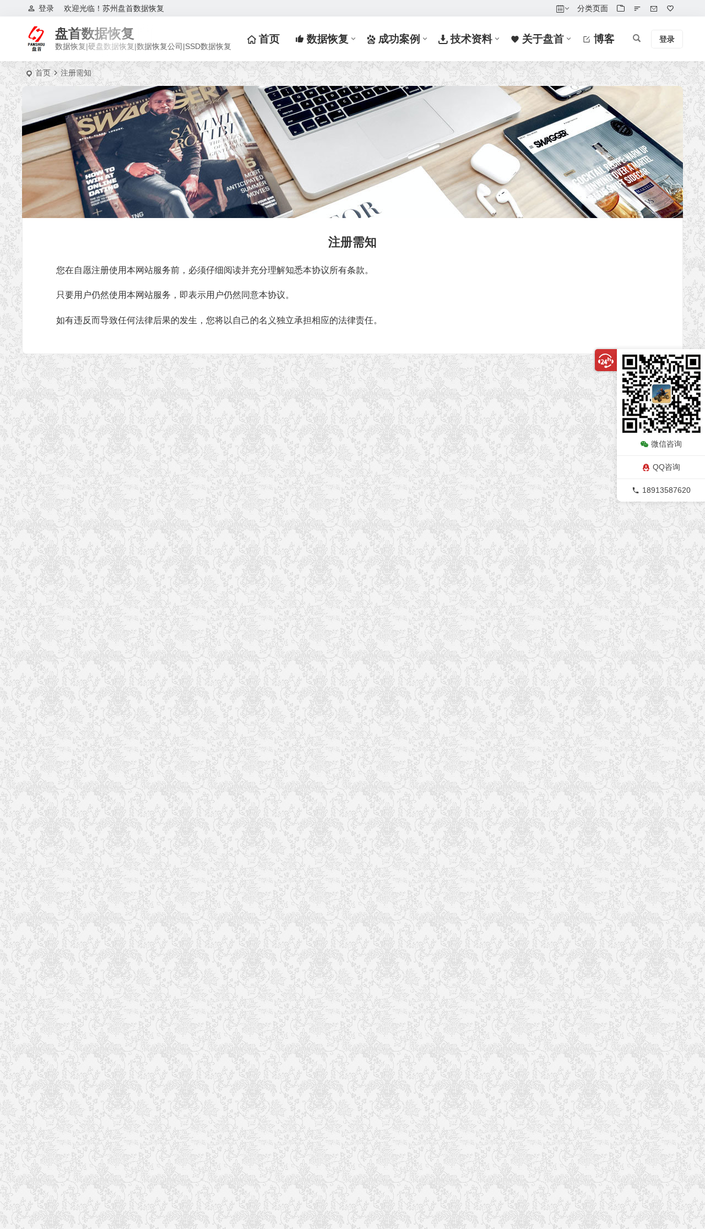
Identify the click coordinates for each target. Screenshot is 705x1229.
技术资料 (470, 39)
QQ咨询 (666, 467)
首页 (268, 39)
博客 (603, 39)
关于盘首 (541, 39)
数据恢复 (326, 39)
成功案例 (398, 39)
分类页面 (592, 8)
